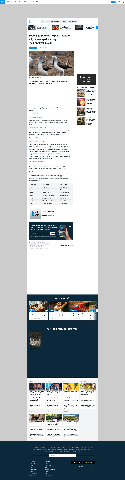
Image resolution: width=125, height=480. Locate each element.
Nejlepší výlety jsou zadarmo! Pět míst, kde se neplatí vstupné (71, 422)
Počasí (73, 447)
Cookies (31, 471)
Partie (70, 447)
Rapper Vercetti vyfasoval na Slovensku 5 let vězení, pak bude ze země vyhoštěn (54, 429)
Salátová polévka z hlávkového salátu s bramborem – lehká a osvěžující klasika (87, 393)
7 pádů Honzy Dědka (46, 449)
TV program (59, 447)
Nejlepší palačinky (68, 451)
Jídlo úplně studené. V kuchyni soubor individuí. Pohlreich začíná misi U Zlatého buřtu (54, 399)
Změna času (65, 447)
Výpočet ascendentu (49, 451)
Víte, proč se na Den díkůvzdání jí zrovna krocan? (37, 314)
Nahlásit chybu (33, 475)
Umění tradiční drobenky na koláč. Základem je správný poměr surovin (71, 435)
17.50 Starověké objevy (34, 117)
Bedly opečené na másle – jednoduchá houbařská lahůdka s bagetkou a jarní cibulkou (87, 405)
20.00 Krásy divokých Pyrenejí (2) (36, 141)
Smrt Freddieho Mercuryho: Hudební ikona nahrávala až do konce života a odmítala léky (58, 315)
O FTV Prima (32, 461)
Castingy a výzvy (48, 465)
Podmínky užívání (33, 469)
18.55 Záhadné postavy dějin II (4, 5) (37, 127)
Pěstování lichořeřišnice (86, 449)
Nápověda (47, 471)
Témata (16, 1)
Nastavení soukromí (49, 475)
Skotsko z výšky (33, 344)
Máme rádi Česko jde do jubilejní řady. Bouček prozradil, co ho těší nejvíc (53, 393)
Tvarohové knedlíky (59, 451)
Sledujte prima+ (39, 1)
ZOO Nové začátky (88, 447)
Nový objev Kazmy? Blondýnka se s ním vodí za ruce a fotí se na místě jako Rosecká (54, 436)
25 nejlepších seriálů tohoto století (37, 421)
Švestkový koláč (76, 451)
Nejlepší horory (52, 447)
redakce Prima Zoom (42, 49)
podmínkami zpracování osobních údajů (50, 236)
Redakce (46, 473)
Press (46, 463)
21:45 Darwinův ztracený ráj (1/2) (36, 161)
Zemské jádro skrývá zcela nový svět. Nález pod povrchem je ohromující (91, 101)
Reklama (32, 465)
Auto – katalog (37, 449)
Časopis (32, 1)
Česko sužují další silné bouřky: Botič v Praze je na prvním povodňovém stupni (36, 399)
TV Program (26, 1)
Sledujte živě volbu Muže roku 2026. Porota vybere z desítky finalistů (36, 405)
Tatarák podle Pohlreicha (69, 449)
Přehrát (32, 342)
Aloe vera (77, 449)
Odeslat (53, 233)
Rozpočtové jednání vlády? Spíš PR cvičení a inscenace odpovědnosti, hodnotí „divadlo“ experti (37, 393)
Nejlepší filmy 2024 (44, 447)
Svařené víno (60, 449)
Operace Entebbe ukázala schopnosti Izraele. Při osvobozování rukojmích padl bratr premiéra (71, 399)
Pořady (20, 1)
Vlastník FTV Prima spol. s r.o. (35, 473)
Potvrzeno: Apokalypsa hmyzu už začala (70, 392)
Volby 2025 (53, 449)
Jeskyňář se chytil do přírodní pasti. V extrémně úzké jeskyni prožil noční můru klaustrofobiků (78, 315)
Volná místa (32, 463)
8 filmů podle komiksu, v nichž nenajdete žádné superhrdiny (36, 428)
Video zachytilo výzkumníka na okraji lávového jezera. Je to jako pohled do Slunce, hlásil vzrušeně (71, 405)
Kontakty (46, 467)
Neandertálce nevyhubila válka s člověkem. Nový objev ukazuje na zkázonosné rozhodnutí (90, 121)
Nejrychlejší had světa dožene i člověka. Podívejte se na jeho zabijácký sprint (91, 92)
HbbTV (31, 467)
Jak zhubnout (36, 447)
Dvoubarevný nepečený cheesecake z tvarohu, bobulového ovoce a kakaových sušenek (88, 399)
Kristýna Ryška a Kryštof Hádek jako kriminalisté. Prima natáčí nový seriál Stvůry (53, 405)
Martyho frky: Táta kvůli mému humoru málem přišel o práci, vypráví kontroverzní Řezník (53, 423)
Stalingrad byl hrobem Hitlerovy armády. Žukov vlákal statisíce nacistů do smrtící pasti (91, 111)
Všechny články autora (48, 215)
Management (47, 461)
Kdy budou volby (79, 447)
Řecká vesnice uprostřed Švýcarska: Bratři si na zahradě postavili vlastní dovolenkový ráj (70, 429)
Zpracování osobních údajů (50, 469)
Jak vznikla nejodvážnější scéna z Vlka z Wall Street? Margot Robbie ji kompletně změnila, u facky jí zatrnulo (37, 436)
